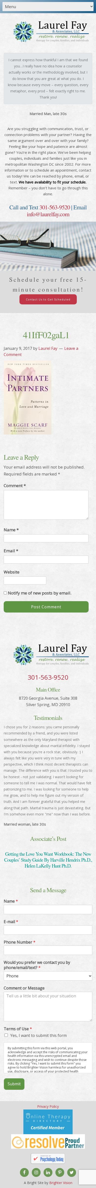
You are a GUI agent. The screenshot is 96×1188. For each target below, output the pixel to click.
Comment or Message (24, 988)
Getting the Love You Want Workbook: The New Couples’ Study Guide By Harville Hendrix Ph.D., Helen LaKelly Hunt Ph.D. (48, 860)
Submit (14, 1084)
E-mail (11, 921)
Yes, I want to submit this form (38, 1035)
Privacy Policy (48, 1106)
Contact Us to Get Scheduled (48, 299)
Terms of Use (18, 1028)
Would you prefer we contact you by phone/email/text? (37, 965)
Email (11, 551)
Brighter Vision (60, 1182)
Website (11, 572)
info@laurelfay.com (48, 214)
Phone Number (19, 942)
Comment (15, 485)
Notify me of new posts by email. (39, 593)
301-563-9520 (54, 207)
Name (11, 530)
